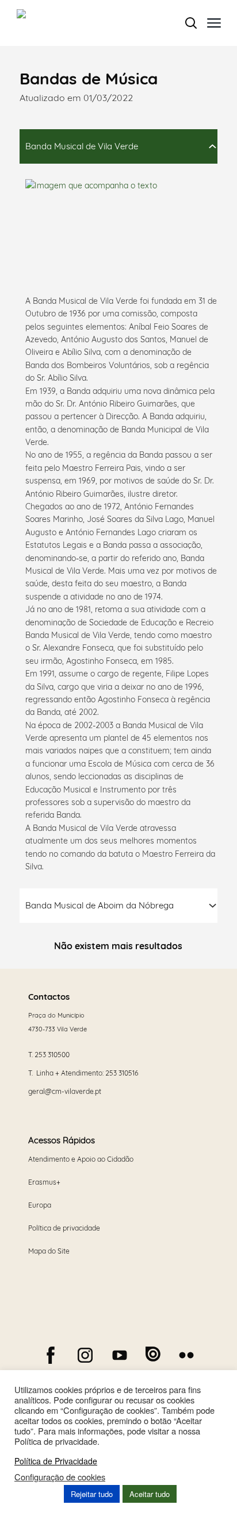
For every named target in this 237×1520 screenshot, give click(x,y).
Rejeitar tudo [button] (92, 1493)
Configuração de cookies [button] (59, 1477)
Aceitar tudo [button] (149, 1493)
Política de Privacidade (55, 1461)
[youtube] (119, 1355)
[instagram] (85, 1355)
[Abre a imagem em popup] (111, 234)
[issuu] (153, 1354)
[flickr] (186, 1355)
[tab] (118, 146)
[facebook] (50, 1355)
